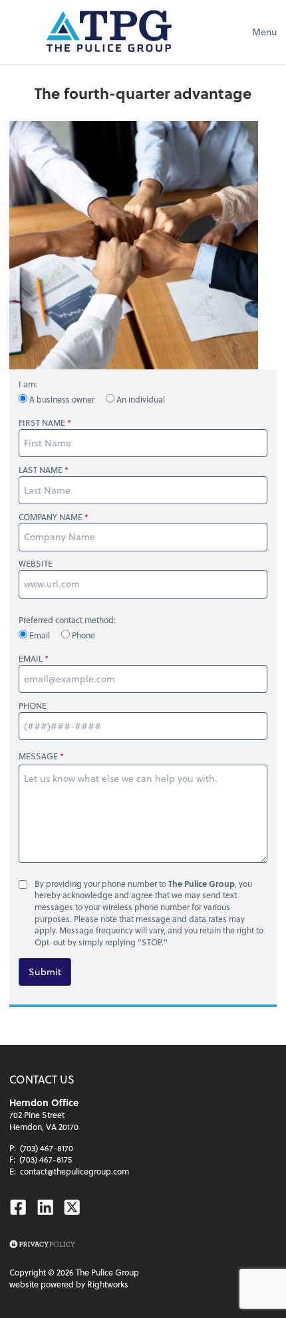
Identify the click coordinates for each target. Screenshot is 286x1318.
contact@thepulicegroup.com (74, 1171)
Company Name (50, 517)
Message (38, 756)
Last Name (41, 470)
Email (39, 635)
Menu (264, 32)
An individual (139, 399)
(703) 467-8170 (46, 1148)
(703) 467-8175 (45, 1159)
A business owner (61, 399)
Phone (82, 635)
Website (36, 563)
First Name (42, 422)
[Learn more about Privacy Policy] (42, 1244)
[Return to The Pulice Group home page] (109, 31)
